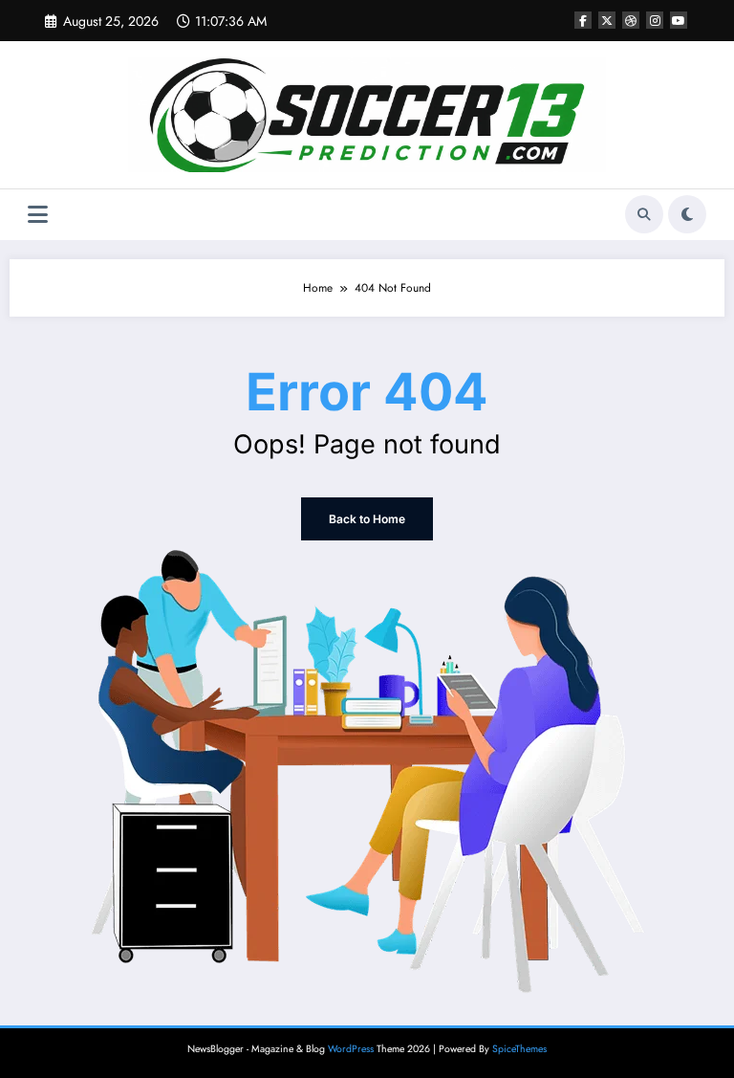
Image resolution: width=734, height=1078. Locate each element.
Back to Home (367, 519)
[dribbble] (630, 20)
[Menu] (37, 214)
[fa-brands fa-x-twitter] (606, 20)
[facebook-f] (583, 20)
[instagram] (654, 20)
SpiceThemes (519, 1049)
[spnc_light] (687, 214)
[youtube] (678, 20)
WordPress (351, 1049)
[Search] (644, 214)
